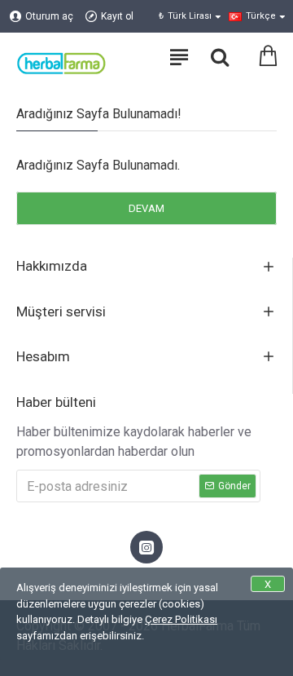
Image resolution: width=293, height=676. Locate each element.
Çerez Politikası (181, 619)
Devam (146, 208)
